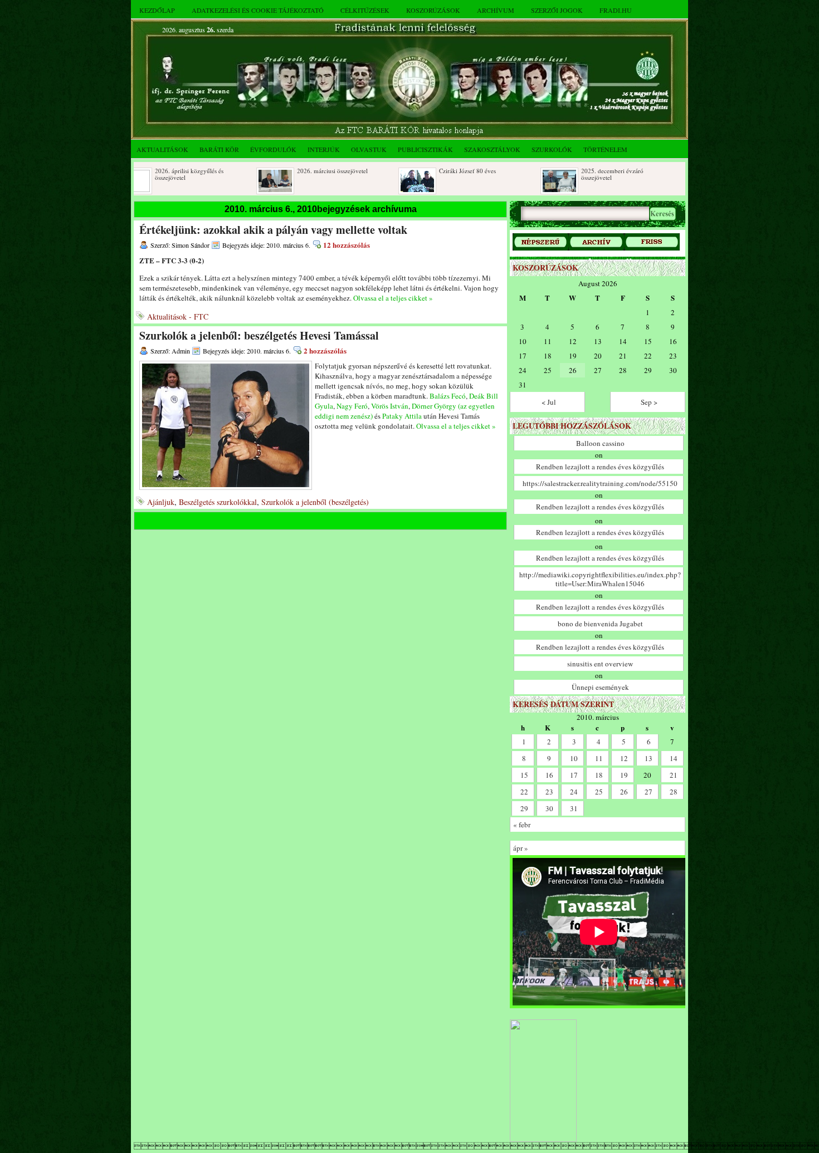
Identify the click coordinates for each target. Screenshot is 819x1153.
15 (524, 775)
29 (524, 808)
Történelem (605, 149)
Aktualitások (162, 149)
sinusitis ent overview (600, 664)
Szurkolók (552, 149)
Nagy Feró (352, 406)
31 (574, 808)
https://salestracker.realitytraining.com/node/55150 (600, 483)
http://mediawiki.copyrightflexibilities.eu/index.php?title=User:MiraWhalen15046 (600, 579)
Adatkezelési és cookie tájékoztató (258, 10)
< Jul (549, 402)
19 (624, 775)
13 (648, 758)
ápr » (520, 848)
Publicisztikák (425, 149)
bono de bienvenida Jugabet (600, 624)
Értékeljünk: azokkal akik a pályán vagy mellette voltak (273, 230)
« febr (521, 825)
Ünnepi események (600, 687)
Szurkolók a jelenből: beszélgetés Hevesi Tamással (259, 335)
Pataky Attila (402, 416)
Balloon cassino (600, 443)
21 (673, 775)
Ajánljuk (160, 502)
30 (549, 808)
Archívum (495, 10)
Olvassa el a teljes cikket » (393, 298)
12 (624, 758)
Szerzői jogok (557, 10)
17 (574, 775)
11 (599, 758)
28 (673, 792)
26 (624, 792)
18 (599, 775)
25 (599, 792)
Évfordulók (273, 149)
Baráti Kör (219, 149)
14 (673, 758)
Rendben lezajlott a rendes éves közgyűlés (600, 467)
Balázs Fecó (448, 396)
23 (549, 792)
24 (574, 792)
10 (574, 758)
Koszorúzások (433, 10)
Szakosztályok (492, 149)
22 (524, 792)
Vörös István (389, 406)
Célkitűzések (364, 10)
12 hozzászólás (346, 244)
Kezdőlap (157, 10)
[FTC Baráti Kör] (543, 1139)
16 (549, 775)
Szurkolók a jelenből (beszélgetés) (315, 502)
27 (648, 792)
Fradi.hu (615, 10)
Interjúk (324, 149)
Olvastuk (369, 149)
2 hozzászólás (325, 350)
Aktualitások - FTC (177, 316)
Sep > (649, 402)
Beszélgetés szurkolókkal (218, 502)
